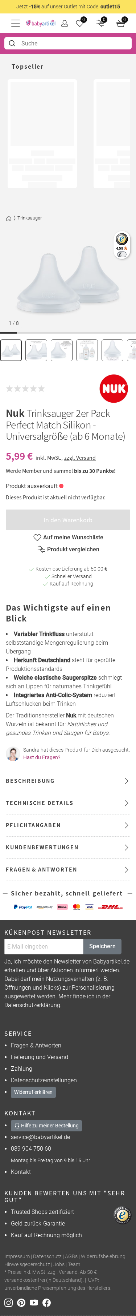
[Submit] (12, 43)
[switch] (121, 254)
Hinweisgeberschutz (27, 1264)
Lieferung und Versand (39, 1057)
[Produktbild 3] (62, 350)
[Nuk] (114, 389)
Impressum (17, 1256)
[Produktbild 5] (112, 350)
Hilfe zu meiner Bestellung (49, 1125)
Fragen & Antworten (36, 1045)
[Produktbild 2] (36, 350)
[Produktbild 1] (11, 350)
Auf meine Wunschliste (73, 537)
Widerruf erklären (33, 1092)
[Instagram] (10, 1302)
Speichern (102, 946)
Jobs (59, 1264)
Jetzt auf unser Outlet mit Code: (68, 6)
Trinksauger (29, 218)
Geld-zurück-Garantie (38, 1223)
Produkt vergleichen (73, 549)
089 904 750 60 (31, 1148)
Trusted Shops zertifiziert (42, 1211)
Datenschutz (47, 1256)
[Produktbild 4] (87, 350)
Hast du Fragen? (42, 757)
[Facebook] (48, 1302)
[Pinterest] (23, 1302)
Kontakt (21, 1171)
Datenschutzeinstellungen (44, 1080)
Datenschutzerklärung (32, 1005)
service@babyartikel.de (40, 1137)
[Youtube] (36, 1302)
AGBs (71, 1256)
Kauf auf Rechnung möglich (46, 1235)
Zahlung (21, 1068)
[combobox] (68, 43)
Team (74, 1264)
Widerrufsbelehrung (103, 1256)
